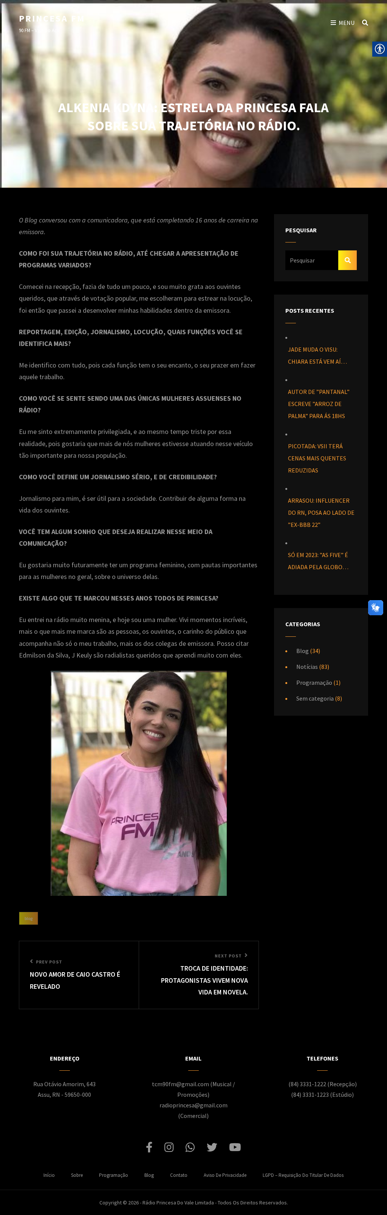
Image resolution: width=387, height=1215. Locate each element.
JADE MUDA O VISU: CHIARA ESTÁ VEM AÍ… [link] (317, 355)
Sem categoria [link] (315, 698)
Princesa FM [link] (52, 18)
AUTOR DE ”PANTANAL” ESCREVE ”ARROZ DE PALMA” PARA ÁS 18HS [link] (319, 404)
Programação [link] (314, 682)
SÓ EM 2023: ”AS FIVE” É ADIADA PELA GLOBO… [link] (318, 561)
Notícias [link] (307, 666)
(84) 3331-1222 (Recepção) (322, 1084)
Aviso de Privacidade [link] (225, 1175)
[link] (79, 975)
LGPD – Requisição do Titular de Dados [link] (303, 1175)
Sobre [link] (77, 1175)
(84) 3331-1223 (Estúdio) (322, 1094)
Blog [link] (29, 918)
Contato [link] (178, 1175)
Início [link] (49, 1175)
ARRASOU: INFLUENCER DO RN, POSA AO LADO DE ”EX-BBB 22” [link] (321, 512)
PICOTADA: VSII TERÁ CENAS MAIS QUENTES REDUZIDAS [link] (317, 458)
